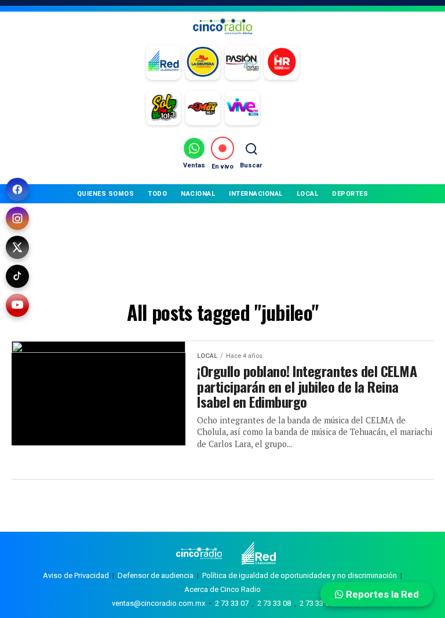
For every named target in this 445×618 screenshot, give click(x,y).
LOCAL (308, 194)
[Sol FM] (163, 107)
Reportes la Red (381, 594)
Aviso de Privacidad (76, 575)
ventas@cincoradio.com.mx (158, 603)
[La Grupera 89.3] (202, 62)
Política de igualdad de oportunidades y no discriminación (299, 575)
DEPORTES (350, 194)
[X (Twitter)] (17, 247)
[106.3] (242, 107)
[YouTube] (17, 305)
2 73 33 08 (274, 603)
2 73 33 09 (316, 603)
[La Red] (163, 62)
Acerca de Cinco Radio (222, 589)
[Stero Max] (202, 107)
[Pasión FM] (242, 62)
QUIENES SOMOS (105, 194)
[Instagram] (17, 218)
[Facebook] (17, 189)
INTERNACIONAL (256, 194)
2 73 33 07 (232, 603)
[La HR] (281, 62)
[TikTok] (17, 276)
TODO (157, 194)
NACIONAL (198, 194)
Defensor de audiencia (156, 575)
